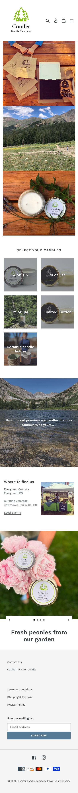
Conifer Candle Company (32, 781)
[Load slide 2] (37, 620)
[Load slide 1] (34, 620)
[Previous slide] (9, 620)
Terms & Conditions (20, 689)
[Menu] (72, 20)
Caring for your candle (21, 669)
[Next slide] (68, 620)
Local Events (12, 512)
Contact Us (15, 662)
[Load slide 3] (41, 620)
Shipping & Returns (19, 697)
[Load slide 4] (44, 620)
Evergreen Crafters (16, 489)
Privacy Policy (16, 704)
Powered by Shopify (58, 781)
